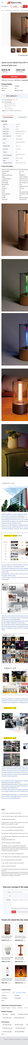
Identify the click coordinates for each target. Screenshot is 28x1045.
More (2, 1034)
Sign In (3, 110)
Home (2, 10)
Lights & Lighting (8, 10)
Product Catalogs (22, 992)
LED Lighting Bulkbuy (19, 1031)
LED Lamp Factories (7, 1024)
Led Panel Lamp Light (20, 1028)
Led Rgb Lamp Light (7, 1031)
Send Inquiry (14, 76)
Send (14, 912)
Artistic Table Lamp (7, 1017)
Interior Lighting (16, 10)
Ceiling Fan (3, 995)
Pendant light (4, 998)
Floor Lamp (5, 1014)
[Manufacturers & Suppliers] (14, 2)
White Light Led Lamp (7, 1028)
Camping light (18, 998)
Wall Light (13, 1014)
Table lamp (17, 995)
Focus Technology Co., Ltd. (18, 1039)
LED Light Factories (19, 1024)
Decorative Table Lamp (19, 1017)
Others (2, 1000)
